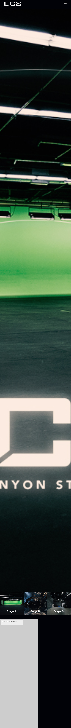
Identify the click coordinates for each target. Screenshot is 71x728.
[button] (65, 3)
